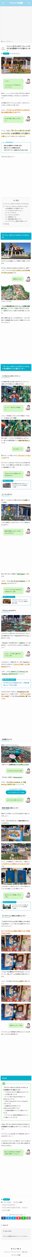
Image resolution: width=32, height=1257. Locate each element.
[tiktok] (16, 1249)
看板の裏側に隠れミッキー (15, 219)
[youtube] (18, 1249)
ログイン (18, 1236)
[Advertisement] (16, 24)
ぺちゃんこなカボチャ (14, 215)
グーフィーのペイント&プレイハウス (11, 1207)
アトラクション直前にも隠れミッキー (18, 221)
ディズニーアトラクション (8, 1205)
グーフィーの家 (6, 1210)
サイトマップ (7, 1252)
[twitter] (12, 1249)
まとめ (7, 224)
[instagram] (14, 1249)
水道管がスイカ (12, 217)
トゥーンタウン (7, 1202)
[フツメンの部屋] (16, 3)
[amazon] (20, 1249)
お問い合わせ (25, 1252)
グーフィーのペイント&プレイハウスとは (16, 204)
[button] (3, 1218)
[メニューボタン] (3, 3)
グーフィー (25, 1207)
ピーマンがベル (12, 212)
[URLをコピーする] (28, 1218)
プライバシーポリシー (16, 1252)
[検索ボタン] (29, 3)
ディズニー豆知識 (18, 1202)
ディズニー (6, 53)
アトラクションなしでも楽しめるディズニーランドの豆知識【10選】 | (20, 906)
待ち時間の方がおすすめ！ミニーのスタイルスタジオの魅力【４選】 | (20, 485)
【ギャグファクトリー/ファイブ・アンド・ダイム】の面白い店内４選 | (20, 601)
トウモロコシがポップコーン (15, 210)
